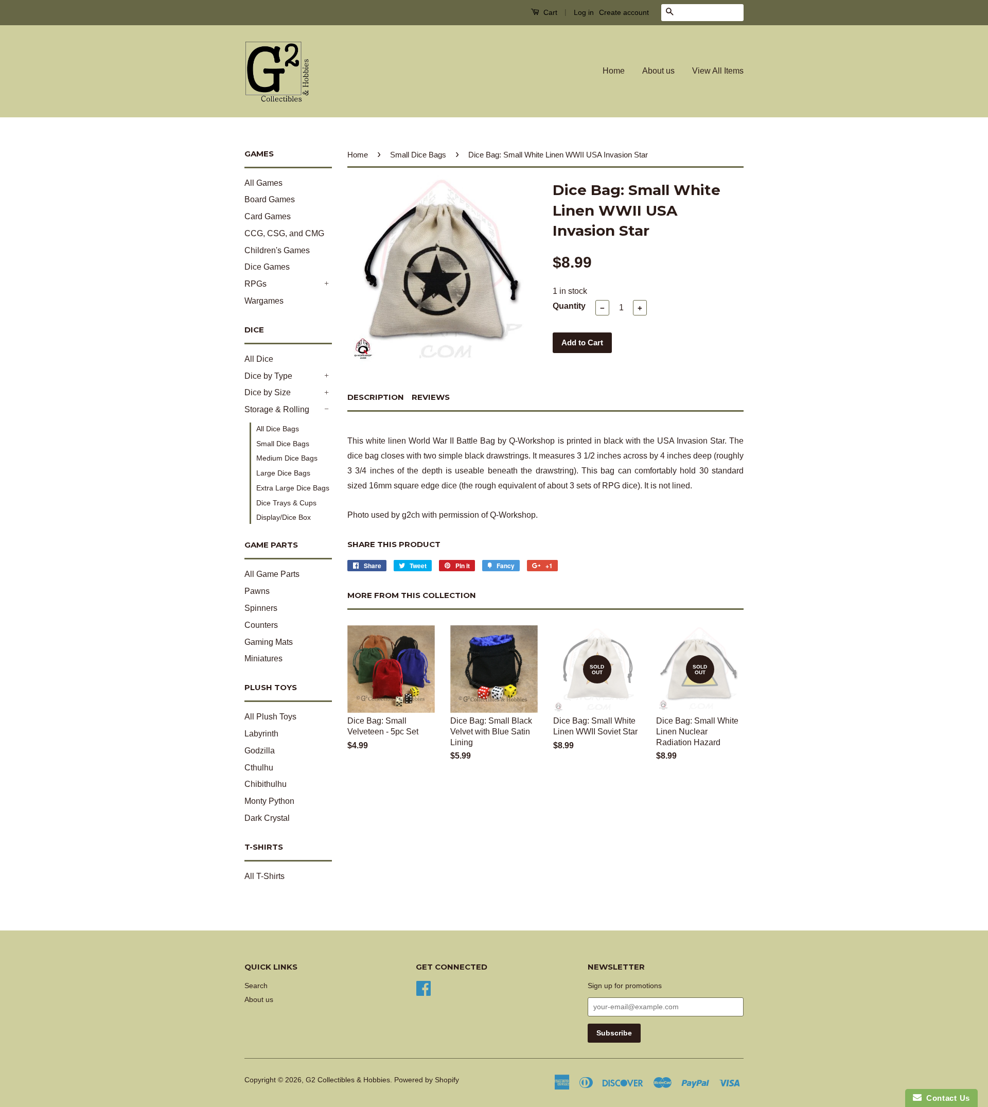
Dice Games (267, 266)
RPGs (255, 283)
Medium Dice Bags (286, 458)
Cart (549, 12)
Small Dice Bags (282, 444)
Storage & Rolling (276, 409)
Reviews (431, 397)
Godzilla (259, 750)
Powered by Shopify (426, 1080)
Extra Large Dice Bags (292, 488)
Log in (584, 12)
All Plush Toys (270, 716)
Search (256, 986)
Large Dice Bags (283, 473)
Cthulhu (258, 767)
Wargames (264, 300)
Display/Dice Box (283, 517)
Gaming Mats (268, 642)
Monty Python (269, 801)
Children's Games (277, 250)
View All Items (718, 70)
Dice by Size (267, 392)
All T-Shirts (264, 876)
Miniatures (263, 658)
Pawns (257, 591)
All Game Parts (271, 574)
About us (658, 70)
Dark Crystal (267, 818)
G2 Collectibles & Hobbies (348, 1080)
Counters (261, 625)
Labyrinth (261, 733)
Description (375, 397)
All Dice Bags (277, 429)
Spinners (260, 608)
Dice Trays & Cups (286, 503)
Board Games (269, 199)
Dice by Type (268, 376)
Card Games (267, 216)
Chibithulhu (265, 784)
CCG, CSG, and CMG (284, 233)
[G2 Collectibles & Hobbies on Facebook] (423, 987)
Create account (624, 12)
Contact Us (946, 1098)
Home (614, 70)
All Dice (258, 359)
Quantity (569, 306)
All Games (263, 183)
